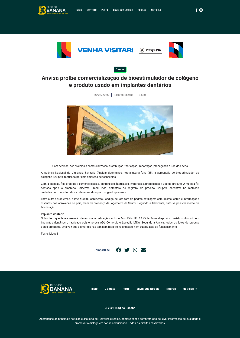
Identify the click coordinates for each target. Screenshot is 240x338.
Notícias (156, 10)
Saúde (143, 95)
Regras (142, 10)
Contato (92, 10)
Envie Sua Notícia (123, 10)
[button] (118, 250)
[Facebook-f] (196, 10)
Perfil (104, 10)
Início (79, 10)
